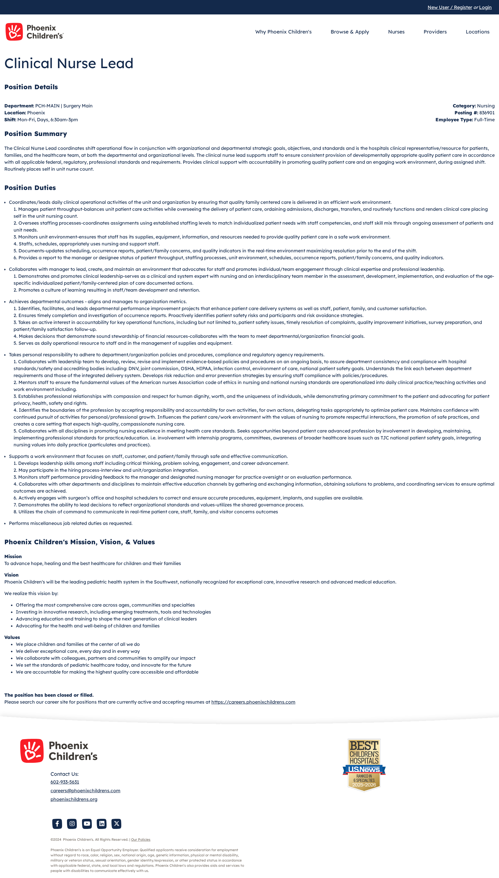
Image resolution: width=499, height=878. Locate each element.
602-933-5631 (65, 782)
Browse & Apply (350, 32)
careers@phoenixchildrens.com (85, 790)
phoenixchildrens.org (74, 799)
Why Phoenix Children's (283, 32)
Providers (435, 32)
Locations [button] (477, 32)
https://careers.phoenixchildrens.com (253, 702)
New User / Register (450, 7)
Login (485, 7)
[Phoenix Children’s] (34, 31)
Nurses (396, 32)
